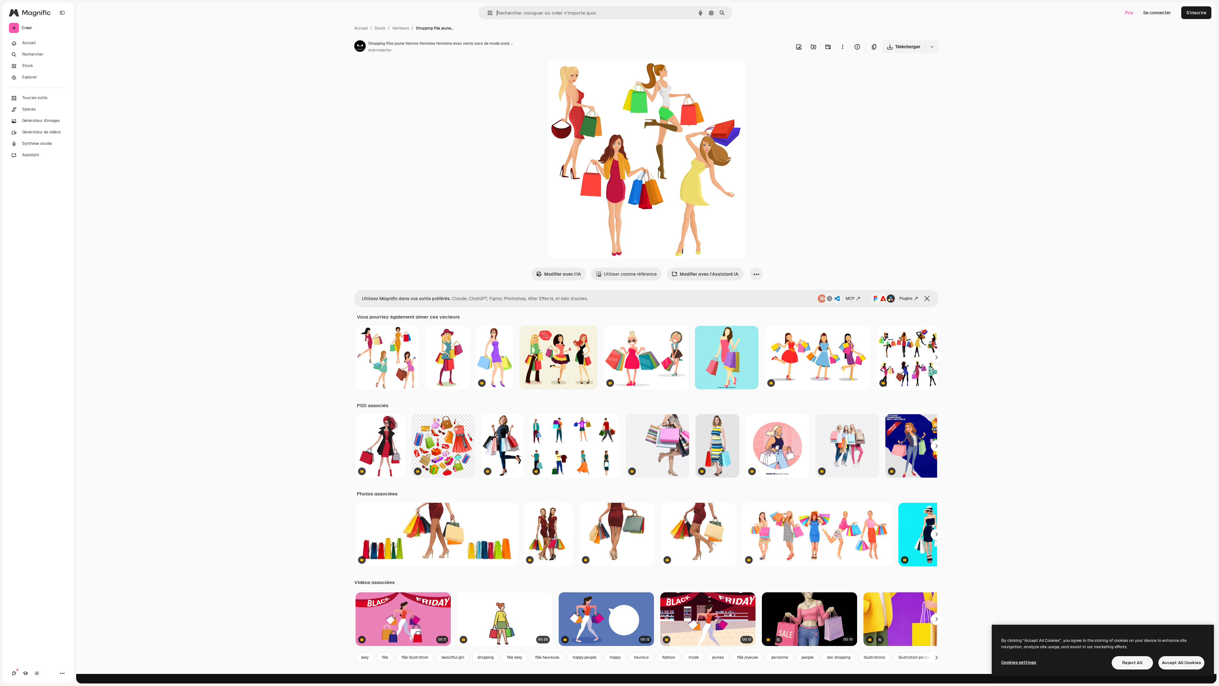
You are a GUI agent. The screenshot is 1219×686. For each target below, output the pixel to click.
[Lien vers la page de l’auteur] (360, 47)
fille (385, 657)
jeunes (718, 657)
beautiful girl (453, 657)
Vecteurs (400, 28)
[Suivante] (936, 357)
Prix (1129, 13)
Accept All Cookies (1181, 662)
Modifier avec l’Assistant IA (709, 274)
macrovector (380, 50)
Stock (380, 28)
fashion (668, 657)
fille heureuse (547, 657)
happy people (584, 657)
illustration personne (917, 657)
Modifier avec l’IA (562, 274)
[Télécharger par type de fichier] (932, 46)
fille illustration (415, 657)
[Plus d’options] (842, 46)
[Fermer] (927, 298)
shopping (485, 657)
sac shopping (838, 657)
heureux (641, 657)
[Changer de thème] (37, 673)
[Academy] (25, 673)
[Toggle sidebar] (62, 13)
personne (779, 657)
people (808, 657)
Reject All (1132, 662)
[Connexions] (14, 673)
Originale (589, 72)
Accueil (361, 28)
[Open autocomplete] (487, 12)
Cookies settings (1018, 662)
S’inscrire (1196, 13)
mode (694, 657)
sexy (365, 657)
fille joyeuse (747, 657)
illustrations (874, 657)
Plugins (905, 298)
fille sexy (514, 657)
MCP (850, 298)
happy (615, 657)
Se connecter (1157, 13)
